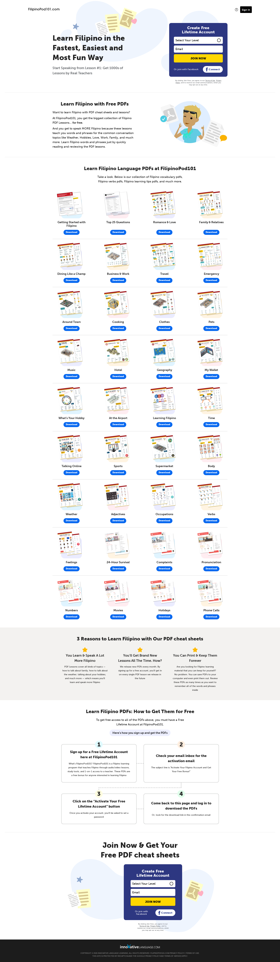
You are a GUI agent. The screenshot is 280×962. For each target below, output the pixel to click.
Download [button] (71, 232)
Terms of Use (210, 81)
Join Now (198, 58)
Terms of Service (173, 956)
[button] (236, 9)
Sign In (246, 9)
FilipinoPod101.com (44, 9)
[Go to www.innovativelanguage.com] (140, 946)
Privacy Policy (155, 926)
